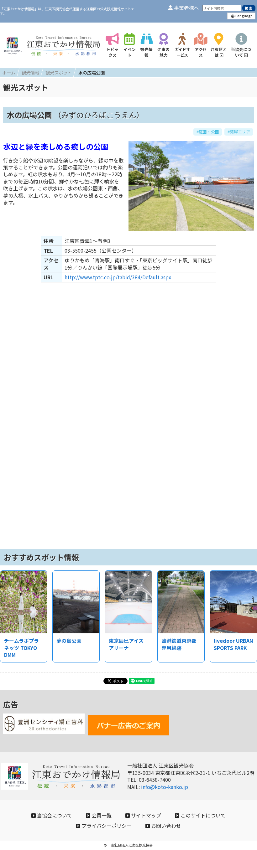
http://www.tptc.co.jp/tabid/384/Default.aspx (118, 277)
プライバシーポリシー (106, 825)
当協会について (54, 815)
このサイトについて (202, 815)
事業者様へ (186, 7)
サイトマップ (145, 815)
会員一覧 (101, 815)
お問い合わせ (165, 825)
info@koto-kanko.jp (164, 787)
